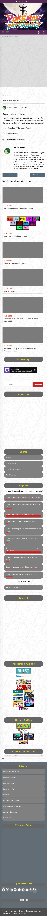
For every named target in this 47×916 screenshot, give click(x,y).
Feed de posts (11, 463)
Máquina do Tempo (10, 812)
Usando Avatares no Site (12, 806)
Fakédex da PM (8, 789)
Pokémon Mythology (9, 911)
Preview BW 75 (11, 100)
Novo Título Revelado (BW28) (15, 264)
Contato (6, 795)
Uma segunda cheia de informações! (18, 209)
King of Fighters (10, 291)
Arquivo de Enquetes (13, 587)
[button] (38, 32)
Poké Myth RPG (8, 783)
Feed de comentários (13, 469)
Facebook (23, 899)
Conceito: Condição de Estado (15, 236)
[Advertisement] (23, 63)
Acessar (8, 458)
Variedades (7, 96)
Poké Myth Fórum (9, 777)
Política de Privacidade (11, 772)
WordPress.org (11, 475)
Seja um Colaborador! (11, 800)
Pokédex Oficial (8, 818)
